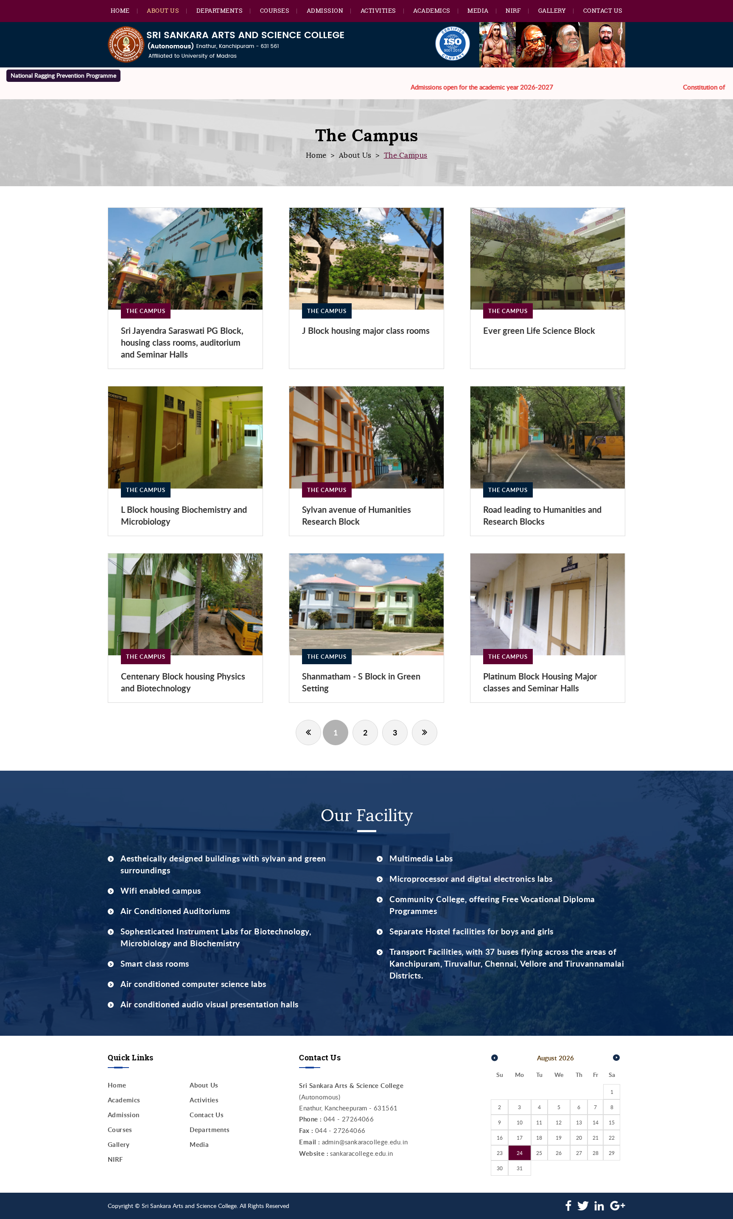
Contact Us (603, 10)
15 (612, 1122)
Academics (431, 10)
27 (579, 1152)
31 (520, 1168)
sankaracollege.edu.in (361, 1153)
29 (612, 1152)
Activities (378, 10)
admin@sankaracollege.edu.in (365, 1142)
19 (559, 1137)
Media (478, 10)
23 (500, 1152)
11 (539, 1122)
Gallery (552, 10)
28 (596, 1152)
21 (596, 1137)
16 (500, 1137)
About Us (163, 10)
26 (559, 1152)
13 (579, 1122)
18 (539, 1137)
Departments (219, 10)
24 (520, 1152)
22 (612, 1137)
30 (500, 1168)
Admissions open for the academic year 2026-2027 (423, 87)
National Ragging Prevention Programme (63, 75)
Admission (325, 10)
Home (120, 10)
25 (539, 1152)
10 (520, 1122)
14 (596, 1122)
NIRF (513, 10)
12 (559, 1122)
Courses (275, 10)
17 (520, 1137)
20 (579, 1137)
